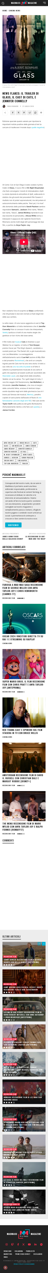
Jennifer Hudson (10, 452)
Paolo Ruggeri (12, 106)
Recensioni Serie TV (11, 1204)
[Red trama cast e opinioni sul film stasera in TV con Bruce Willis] (24, 712)
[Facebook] (12, 112)
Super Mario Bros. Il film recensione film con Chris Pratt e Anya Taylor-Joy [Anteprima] (23, 684)
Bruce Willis (25, 443)
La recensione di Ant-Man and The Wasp (35, 537)
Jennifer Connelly (25, 449)
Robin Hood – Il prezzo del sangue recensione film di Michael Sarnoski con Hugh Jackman (23, 1069)
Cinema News (14, 10)
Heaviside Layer (8, 376)
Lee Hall (23, 452)
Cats (35, 443)
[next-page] (44, 944)
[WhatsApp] (35, 112)
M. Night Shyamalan (12, 455)
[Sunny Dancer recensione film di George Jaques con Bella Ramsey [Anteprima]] (24, 954)
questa (36, 407)
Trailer (25, 463)
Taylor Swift (9, 460)
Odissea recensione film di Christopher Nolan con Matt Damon (23, 1153)
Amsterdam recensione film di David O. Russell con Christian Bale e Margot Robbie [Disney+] (22, 778)
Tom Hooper (22, 460)
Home (4, 10)
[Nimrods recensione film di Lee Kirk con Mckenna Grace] (24, 1091)
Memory (30, 394)
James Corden (30, 446)
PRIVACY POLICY (19, 1264)
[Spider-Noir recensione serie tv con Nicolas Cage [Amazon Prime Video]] (24, 1202)
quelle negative (38, 127)
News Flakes (27, 455)
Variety (5, 332)
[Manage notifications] (5, 1268)
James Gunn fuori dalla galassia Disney (12, 537)
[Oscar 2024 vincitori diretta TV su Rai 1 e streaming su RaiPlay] (24, 619)
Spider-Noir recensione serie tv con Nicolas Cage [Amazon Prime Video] (21, 1208)
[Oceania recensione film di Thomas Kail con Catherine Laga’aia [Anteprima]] (24, 1036)
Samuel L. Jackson (11, 457)
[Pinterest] (24, 112)
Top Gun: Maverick (11, 463)
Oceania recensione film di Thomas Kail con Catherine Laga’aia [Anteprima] (22, 1043)
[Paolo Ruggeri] (4, 106)
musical (18, 342)
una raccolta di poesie (22, 367)
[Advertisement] (24, 156)
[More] (41, 112)
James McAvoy (9, 449)
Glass (6, 446)
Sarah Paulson (27, 457)
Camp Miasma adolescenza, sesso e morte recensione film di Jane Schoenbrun (23, 988)
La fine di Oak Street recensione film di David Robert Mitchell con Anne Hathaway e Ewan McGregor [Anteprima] (24, 1014)
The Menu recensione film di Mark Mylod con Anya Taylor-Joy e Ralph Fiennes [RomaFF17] (22, 826)
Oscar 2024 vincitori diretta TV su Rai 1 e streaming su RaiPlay (22, 638)
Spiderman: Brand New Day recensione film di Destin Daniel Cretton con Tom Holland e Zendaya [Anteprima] (24, 1124)
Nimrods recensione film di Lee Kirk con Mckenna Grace (23, 1098)
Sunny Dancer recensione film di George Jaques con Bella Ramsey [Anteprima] (22, 960)
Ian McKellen (17, 446)
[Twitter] (18, 112)
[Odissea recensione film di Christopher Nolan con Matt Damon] (24, 1147)
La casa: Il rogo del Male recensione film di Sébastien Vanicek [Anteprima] (23, 1181)
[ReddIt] (29, 112)
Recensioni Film (8, 598)
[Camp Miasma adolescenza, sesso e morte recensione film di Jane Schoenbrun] (24, 981)
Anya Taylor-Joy (10, 443)
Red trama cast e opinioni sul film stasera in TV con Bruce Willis (22, 731)
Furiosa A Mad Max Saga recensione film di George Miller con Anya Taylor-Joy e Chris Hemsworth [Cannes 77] (22, 589)
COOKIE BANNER (29, 1264)
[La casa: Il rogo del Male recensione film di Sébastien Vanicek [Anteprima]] (24, 1174)
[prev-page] (39, 944)
